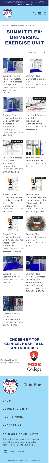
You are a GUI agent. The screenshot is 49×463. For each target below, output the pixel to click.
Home (5, 25)
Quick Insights (15, 409)
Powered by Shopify (35, 460)
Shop (7, 400)
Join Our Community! (20, 434)
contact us (12, 425)
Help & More (13, 417)
